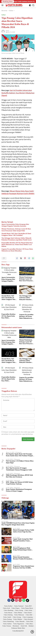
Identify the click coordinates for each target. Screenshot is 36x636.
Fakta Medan (18, 612)
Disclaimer (16, 626)
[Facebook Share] (17, 258)
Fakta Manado (20, 621)
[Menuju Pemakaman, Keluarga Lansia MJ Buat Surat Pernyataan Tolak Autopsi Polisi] (26, 271)
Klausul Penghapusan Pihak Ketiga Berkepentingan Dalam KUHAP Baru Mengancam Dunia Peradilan (23, 549)
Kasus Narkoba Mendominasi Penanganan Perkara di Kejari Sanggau (19, 490)
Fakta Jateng (19, 610)
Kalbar (4, 15)
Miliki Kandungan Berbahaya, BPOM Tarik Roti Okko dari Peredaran (19, 476)
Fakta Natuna (6, 626)
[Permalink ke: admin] (3, 31)
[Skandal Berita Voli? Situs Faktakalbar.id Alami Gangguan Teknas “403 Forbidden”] (9, 289)
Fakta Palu (29, 621)
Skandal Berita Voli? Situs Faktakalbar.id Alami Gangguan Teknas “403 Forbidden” (16, 234)
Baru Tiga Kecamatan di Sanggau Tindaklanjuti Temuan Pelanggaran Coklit (19, 469)
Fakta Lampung (28, 617)
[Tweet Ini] (21, 258)
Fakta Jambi (7, 617)
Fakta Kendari (28, 619)
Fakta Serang (17, 617)
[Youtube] (20, 600)
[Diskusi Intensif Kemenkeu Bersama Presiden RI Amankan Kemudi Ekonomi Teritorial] (7, 558)
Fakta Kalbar (8, 606)
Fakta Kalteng (8, 615)
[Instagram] (16, 600)
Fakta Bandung (8, 610)
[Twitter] (12, 600)
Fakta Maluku (17, 619)
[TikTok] (27, 600)
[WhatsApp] (23, 600)
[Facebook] (9, 600)
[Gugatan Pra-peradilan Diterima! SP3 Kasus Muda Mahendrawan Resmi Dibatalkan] (26, 308)
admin (7, 31)
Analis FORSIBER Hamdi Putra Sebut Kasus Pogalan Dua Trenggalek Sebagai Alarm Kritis (18, 524)
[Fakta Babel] (14, 5)
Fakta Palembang (8, 621)
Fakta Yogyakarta (18, 624)
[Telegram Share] (29, 258)
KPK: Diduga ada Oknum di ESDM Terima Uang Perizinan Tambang (19, 483)
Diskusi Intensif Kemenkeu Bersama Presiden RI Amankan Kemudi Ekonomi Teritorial (22, 558)
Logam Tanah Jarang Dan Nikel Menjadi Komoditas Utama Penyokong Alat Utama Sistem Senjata (22, 540)
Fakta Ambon (7, 624)
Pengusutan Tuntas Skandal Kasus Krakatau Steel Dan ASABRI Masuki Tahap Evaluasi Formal (23, 567)
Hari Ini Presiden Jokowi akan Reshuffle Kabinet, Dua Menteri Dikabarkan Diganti (18, 93)
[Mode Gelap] (30, 5)
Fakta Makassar (19, 615)
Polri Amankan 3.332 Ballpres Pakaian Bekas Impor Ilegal (20, 461)
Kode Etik (24, 626)
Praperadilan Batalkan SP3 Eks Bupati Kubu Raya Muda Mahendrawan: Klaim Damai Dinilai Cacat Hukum (17, 244)
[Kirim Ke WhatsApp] (33, 258)
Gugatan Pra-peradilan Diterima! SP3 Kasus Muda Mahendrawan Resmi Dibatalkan (17, 250)
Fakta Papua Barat (27, 608)
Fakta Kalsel (28, 612)
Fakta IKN (28, 606)
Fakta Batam (8, 612)
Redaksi (31, 626)
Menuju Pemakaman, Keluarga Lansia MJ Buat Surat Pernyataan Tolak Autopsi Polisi (16, 229)
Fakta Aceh (6, 608)
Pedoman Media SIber (18, 628)
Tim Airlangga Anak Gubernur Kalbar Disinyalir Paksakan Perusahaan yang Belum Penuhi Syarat (17, 239)
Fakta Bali (29, 615)
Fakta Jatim (28, 610)
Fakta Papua (16, 608)
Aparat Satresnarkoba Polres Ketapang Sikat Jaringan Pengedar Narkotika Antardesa (15, 225)
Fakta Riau (29, 624)
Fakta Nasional (18, 606)
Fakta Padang (7, 619)
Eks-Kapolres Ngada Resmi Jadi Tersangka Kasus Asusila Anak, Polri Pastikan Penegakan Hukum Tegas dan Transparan (20, 455)
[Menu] (3, 5)
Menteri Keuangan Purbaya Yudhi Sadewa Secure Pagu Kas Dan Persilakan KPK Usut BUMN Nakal (23, 531)
